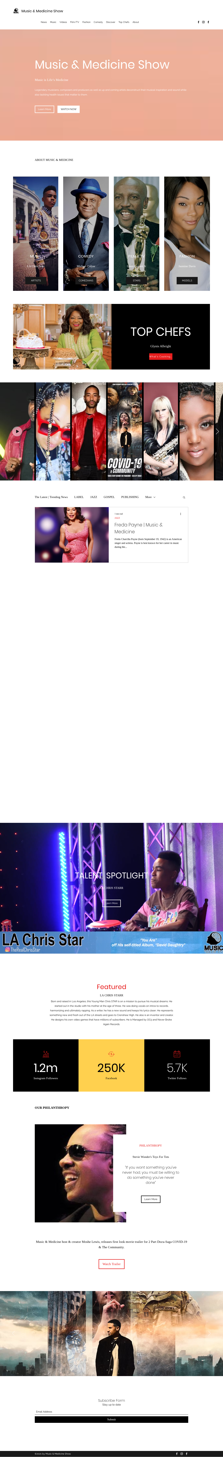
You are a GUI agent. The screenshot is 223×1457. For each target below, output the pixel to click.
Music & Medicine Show (42, 11)
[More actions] (182, 514)
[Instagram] (203, 22)
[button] (184, 497)
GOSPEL (109, 497)
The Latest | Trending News (51, 497)
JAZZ (93, 497)
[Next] (209, 1333)
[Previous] (13, 1333)
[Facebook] (198, 22)
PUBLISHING (130, 497)
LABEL (79, 497)
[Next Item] (217, 431)
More (148, 497)
